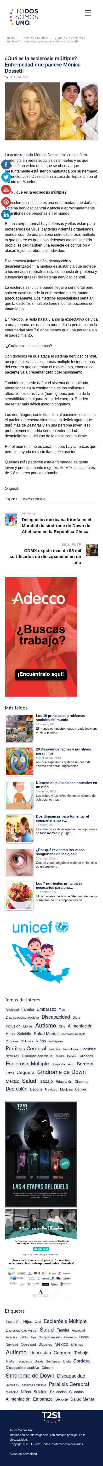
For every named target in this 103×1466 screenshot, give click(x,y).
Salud (29, 1080)
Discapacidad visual (37, 1055)
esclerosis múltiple (73, 1034)
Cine (62, 1026)
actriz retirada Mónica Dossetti (36, 155)
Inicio (11, 38)
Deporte (36, 1088)
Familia (27, 1009)
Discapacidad (56, 1016)
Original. (12, 488)
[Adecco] (41, 635)
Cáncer (80, 1089)
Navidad (51, 1089)
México (12, 1081)
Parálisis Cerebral (26, 1048)
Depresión (16, 1088)
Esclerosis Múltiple (35, 38)
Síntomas (27, 1041)
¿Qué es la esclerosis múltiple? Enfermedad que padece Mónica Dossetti (42, 65)
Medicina (66, 1089)
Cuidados (86, 1055)
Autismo (45, 1025)
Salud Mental (46, 1033)
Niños (41, 1041)
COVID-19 (12, 1056)
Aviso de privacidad (23, 1454)
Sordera (85, 1063)
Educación (64, 1081)
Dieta (76, 1017)
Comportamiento (63, 1064)
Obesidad (88, 1048)
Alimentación (80, 1026)
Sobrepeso (55, 1041)
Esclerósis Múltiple (33, 499)
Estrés (24, 1337)
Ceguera (25, 1072)
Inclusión (13, 1025)
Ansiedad (12, 1009)
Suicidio (24, 1033)
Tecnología (70, 1049)
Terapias (54, 1049)
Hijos (27, 1321)
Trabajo (46, 1081)
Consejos (12, 1041)
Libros (28, 1025)
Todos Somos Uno (22, 1430)
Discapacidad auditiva (22, 1017)
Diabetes (81, 1081)
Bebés (71, 1056)
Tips (62, 1009)
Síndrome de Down (61, 1072)
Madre (60, 1056)
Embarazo (46, 1009)
